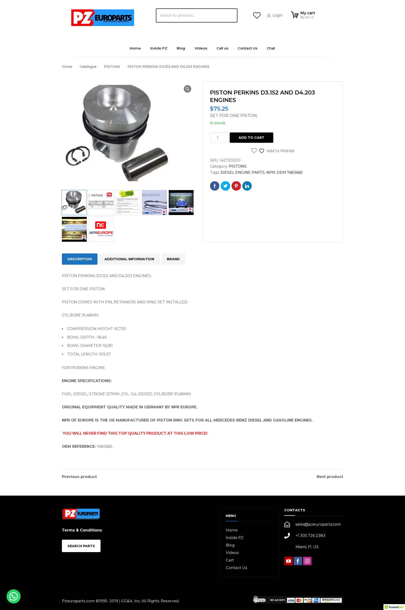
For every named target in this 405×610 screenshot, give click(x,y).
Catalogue (88, 66)
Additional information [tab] (129, 259)
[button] (187, 89)
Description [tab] (80, 259)
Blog (230, 545)
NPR (270, 172)
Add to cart (251, 138)
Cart (230, 560)
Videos (232, 552)
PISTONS (112, 66)
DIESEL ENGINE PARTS (243, 172)
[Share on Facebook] (214, 186)
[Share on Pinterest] (236, 186)
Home (67, 66)
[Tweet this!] (225, 186)
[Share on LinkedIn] (247, 186)
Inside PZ (235, 537)
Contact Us (236, 567)
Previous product (79, 477)
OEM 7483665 (290, 172)
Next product (330, 477)
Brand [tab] (173, 259)
